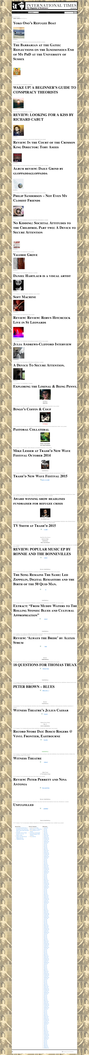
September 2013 (46, 1022)
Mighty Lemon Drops (59, 705)
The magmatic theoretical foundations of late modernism (35, 834)
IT (12, 1051)
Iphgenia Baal (46, 494)
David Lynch (34, 682)
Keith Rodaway (25, 314)
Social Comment (51, 571)
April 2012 (45, 1044)
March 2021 (46, 909)
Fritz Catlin (31, 426)
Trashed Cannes (27, 495)
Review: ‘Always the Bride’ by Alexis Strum (44, 640)
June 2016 (45, 981)
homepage (18, 41)
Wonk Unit (46, 495)
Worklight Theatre (46, 522)
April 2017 (45, 968)
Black (31, 829)
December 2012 (46, 1034)
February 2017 (46, 971)
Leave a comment (43, 139)
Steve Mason (18, 755)
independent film (36, 822)
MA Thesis (63, 633)
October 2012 (46, 1036)
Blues (32, 633)
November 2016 (46, 975)
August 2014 (46, 1009)
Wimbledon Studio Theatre (48, 661)
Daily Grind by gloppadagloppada (28, 192)
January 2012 (46, 1046)
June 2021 (45, 905)
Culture (45, 633)
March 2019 (46, 939)
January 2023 (46, 881)
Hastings (32, 473)
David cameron (26, 822)
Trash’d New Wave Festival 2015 (40, 475)
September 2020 (46, 917)
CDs (23, 602)
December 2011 (46, 1048)
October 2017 (46, 961)
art (23, 822)
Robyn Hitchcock (31, 341)
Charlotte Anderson (26, 521)
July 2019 (45, 934)
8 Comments (30, 84)
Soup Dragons (70, 705)
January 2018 (46, 957)
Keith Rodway (24, 18)
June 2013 (45, 1026)
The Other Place (42, 728)
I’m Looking (36, 827)
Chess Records (40, 633)
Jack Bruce (48, 705)
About (26, 12)
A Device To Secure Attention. (39, 365)
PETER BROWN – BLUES (34, 686)
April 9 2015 (25, 801)
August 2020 (46, 918)
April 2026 (45, 832)
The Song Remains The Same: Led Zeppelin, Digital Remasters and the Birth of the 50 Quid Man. (43, 579)
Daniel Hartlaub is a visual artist (42, 275)
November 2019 (46, 929)
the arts (52, 822)
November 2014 (46, 1005)
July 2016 (45, 980)
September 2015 (46, 992)
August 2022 (46, 888)
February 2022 (46, 895)
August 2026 (46, 827)
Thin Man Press (61, 801)
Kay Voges (59, 682)
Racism (72, 633)
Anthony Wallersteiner (31, 447)
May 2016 (45, 982)
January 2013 (46, 1032)
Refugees (73, 521)
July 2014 (45, 1010)
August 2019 (46, 933)
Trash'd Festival (61, 544)
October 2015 (46, 991)
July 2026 (45, 829)
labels (67, 521)
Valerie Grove (25, 254)
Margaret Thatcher (47, 822)
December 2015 (46, 988)
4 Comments (46, 165)
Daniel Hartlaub (25, 293)
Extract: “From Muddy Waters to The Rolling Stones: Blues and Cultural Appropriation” (45, 610)
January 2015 (46, 1002)
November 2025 (46, 839)
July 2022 (45, 889)
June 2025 (45, 845)
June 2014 (45, 1011)
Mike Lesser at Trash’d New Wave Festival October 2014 (41, 453)
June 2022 (45, 890)
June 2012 (45, 1041)
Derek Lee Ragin (39, 682)
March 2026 (46, 834)
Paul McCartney (62, 753)
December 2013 (46, 1019)
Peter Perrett (44, 801)
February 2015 (46, 1001)
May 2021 (45, 907)
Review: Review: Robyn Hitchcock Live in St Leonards (41, 320)
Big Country (25, 705)
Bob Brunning (35, 633)
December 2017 (46, 958)
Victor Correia (41, 661)
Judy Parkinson (37, 447)
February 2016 (46, 986)
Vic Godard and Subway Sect (39, 495)
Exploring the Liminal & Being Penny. (45, 386)
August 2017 (46, 963)
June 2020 (45, 920)
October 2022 (46, 885)
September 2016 (46, 977)
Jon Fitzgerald (53, 633)
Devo (43, 682)
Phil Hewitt (70, 521)
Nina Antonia (40, 801)
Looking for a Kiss (31, 139)
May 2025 (45, 846)
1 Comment (46, 219)
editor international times (27, 473)
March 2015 (46, 1000)
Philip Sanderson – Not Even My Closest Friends (40, 198)
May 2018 (45, 952)
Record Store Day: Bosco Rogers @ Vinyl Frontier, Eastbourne (43, 733)
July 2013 (45, 1025)
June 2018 (45, 951)
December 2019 (46, 928)
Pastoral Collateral (31, 429)
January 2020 (46, 927)
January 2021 (46, 912)
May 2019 (45, 937)
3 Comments (51, 495)
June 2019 (45, 936)
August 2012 (46, 1039)
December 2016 (46, 973)
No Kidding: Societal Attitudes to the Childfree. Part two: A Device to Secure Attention (44, 227)
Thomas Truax (24, 683)
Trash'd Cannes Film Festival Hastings (36, 522)
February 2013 (46, 1031)
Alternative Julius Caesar (27, 728)
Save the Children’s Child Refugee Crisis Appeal (21, 522)
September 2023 (46, 871)
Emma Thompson (33, 521)
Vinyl (56, 602)
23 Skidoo (24, 426)
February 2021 (46, 910)
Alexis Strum (25, 661)
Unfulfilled (23, 804)
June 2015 (45, 996)
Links (22, 12)
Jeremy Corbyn (25, 571)
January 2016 (46, 987)
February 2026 (46, 835)
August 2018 (46, 948)
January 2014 (46, 1017)
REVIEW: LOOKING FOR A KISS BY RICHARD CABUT (43, 117)
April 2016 (45, 983)
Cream (37, 705)
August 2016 (46, 978)
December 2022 (46, 883)
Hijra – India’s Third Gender (32, 406)
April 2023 (45, 878)
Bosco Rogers (29, 753)
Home (14, 12)
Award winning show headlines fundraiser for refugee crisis (39, 501)
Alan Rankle (25, 447)
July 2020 (45, 919)
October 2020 (46, 915)
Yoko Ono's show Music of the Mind (34, 41)
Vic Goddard (75, 544)
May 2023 (45, 876)
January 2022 (46, 897)
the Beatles (29, 634)
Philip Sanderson (41, 219)
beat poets (24, 682)
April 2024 (45, 863)
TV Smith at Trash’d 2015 (34, 525)
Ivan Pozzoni (32, 832)
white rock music (35, 634)
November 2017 (46, 959)
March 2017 (46, 970)
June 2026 (45, 830)
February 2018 (46, 956)
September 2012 (46, 1037)
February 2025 (46, 850)
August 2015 (46, 993)
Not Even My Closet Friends (33, 219)
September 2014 (46, 1007)
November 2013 (46, 1020)
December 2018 (46, 943)
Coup (28, 426)
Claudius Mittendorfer (35, 753)
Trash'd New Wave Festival (20, 495)
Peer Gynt (72, 682)
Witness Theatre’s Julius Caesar (40, 710)
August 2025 (46, 842)
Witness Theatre (48, 728)
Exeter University (39, 521)
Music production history (45, 602)
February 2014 (46, 1016)
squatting (58, 426)
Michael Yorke (44, 406)
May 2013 (45, 1027)
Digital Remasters (28, 602)
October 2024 (46, 855)
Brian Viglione (29, 682)
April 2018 (45, 953)
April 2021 (45, 908)
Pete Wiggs (67, 753)
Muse (58, 753)
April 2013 (45, 1029)
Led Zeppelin (38, 602)
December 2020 (46, 913)
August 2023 (46, 873)
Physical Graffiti (52, 602)
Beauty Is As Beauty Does (37, 829)
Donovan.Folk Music (42, 705)
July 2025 (45, 844)
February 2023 (46, 880)
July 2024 (45, 859)
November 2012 (46, 1035)
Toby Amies (41, 165)
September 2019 (46, 932)
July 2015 (45, 995)
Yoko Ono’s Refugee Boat (34, 22)
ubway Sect (70, 544)
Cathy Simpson (31, 494)
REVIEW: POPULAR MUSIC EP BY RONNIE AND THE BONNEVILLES (42, 551)
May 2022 (45, 892)
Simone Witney (50, 406)
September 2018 (46, 947)
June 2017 (45, 966)
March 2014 (46, 1015)
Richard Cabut (37, 139)
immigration (44, 521)
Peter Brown (65, 705)
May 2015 (45, 997)
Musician (68, 682)
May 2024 (45, 861)
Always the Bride (31, 661)
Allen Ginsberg (25, 494)
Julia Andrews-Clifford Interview (42, 344)
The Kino (40, 341)
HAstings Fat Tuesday (43, 753)
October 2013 (46, 1021)
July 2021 (45, 904)
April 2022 (45, 893)
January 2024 (46, 866)
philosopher (51, 473)
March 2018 (46, 954)
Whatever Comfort (19, 835)
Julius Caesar (31, 776)
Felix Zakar (36, 494)
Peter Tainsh (52, 544)
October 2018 (46, 946)
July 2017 (45, 964)
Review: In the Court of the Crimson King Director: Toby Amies (44, 144)
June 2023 (45, 875)
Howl (42, 494)
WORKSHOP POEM (20, 839)
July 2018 (45, 949)
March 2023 (46, 879)
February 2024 (46, 865)
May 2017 (45, 967)
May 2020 (45, 922)
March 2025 (46, 849)
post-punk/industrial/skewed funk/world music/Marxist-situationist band (45, 426)
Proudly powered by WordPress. (68, 1051)
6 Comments (40, 634)
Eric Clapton (49, 633)
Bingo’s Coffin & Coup (32, 409)
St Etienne (71, 753)
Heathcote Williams (31, 544)
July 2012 (45, 1040)
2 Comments (43, 41)
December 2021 (46, 898)
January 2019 (46, 942)
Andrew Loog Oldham (26, 633)
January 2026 (46, 836)
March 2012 (46, 1045)
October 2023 (46, 870)
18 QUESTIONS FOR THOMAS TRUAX (45, 664)
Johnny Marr (49, 753)
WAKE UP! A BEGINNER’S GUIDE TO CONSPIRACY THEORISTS (44, 90)
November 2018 (46, 944)
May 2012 (45, 1042)
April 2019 (45, 938)
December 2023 (46, 868)
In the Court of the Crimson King (28, 165)
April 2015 (45, 998)
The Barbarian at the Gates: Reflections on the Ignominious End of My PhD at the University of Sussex (43, 51)
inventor (55, 682)
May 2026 (45, 831)
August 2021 (46, 903)
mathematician (42, 473)
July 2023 (45, 874)
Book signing (30, 801)
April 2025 (45, 847)
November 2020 (46, 914)
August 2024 (46, 858)
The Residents (19, 683)
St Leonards (36, 341)
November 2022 (46, 884)
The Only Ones (55, 801)
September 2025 (46, 841)
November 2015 (46, 990)
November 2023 (46, 869)
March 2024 (46, 864)
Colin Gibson (25, 544)
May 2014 (45, 1012)
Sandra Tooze (18, 634)
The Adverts (57, 544)
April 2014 (45, 1014)
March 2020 (46, 924)
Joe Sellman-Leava (52, 494)
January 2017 (46, 972)
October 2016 (46, 976)
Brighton (33, 728)
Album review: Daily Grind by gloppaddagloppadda (38, 171)
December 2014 (46, 1003)
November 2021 (46, 899)
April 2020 (45, 923)
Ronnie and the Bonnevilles (43, 571)
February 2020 (46, 925)
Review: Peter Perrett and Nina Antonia (40, 781)
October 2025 (46, 840)
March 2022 (46, 894)
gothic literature (51, 682)
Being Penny (25, 406)
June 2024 (45, 860)
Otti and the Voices (69, 494)
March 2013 (46, 1030)
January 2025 (46, 851)
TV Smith (32, 495)
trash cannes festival (57, 473)
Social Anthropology (24, 634)
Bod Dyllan (34, 705)
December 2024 (46, 853)
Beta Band (24, 753)
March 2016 (46, 985)
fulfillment (31, 822)
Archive (18, 12)
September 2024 (46, 856)
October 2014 (46, 1006)
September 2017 (46, 962)
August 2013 (46, 1024)
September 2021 (46, 902)
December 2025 (46, 837)
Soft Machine (24, 296)
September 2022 (46, 886)
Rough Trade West (50, 801)
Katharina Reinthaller (56, 521)
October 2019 (46, 931)
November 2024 (46, 854)
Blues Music (29, 705)
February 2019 (46, 941)
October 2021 (46, 900)
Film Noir (34, 836)
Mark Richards (62, 494)
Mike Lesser (47, 473)
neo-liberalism (36, 571)
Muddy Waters (67, 633)
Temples (22, 755)
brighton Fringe (25, 776)
